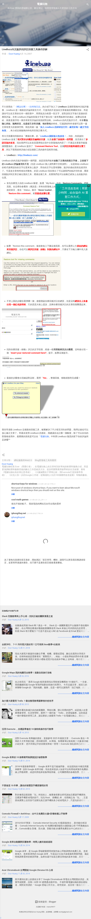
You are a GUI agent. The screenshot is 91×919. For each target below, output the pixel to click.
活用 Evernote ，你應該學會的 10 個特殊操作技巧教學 (27, 729)
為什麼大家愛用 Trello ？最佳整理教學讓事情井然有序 (27, 701)
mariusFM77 (51, 907)
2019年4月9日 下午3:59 (35, 513)
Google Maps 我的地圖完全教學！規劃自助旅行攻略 (27, 672)
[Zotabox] (0, 918)
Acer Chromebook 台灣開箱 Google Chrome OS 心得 (27, 870)
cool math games (19, 499)
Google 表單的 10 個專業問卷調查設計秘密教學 (24, 757)
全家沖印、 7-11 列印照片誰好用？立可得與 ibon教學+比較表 (31, 644)
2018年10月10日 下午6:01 (47, 484)
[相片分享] (31, 101)
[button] (87, 50)
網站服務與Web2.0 (23, 460)
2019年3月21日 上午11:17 (38, 500)
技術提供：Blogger (47, 901)
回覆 (13, 494)
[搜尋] (87, 4)
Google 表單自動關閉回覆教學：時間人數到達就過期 (27, 842)
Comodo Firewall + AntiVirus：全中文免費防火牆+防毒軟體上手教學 (34, 813)
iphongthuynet (18, 517)
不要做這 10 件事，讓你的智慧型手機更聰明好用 (25, 785)
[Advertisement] (45, 27)
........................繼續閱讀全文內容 (73, 636)
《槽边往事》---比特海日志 (27, 106)
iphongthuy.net (18, 513)
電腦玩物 (42, 3)
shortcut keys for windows (24, 484)
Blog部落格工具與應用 (45, 460)
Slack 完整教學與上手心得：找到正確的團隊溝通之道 (27, 616)
